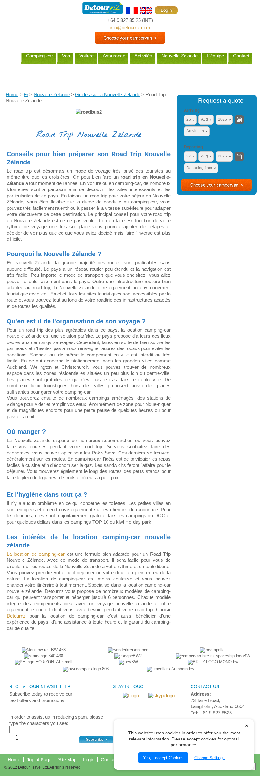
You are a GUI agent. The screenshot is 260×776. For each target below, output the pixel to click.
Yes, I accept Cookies (163, 757)
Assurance (114, 55)
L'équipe (215, 55)
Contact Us (112, 759)
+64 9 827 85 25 (124, 20)
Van (66, 55)
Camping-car (39, 55)
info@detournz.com (130, 27)
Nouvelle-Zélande (179, 55)
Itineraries (130, 73)
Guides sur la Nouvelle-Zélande (107, 94)
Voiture (86, 55)
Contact (241, 55)
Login (88, 759)
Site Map (67, 759)
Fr (26, 94)
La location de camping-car (36, 554)
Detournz (16, 616)
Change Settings (209, 757)
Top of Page (39, 759)
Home (11, 55)
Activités (143, 55)
